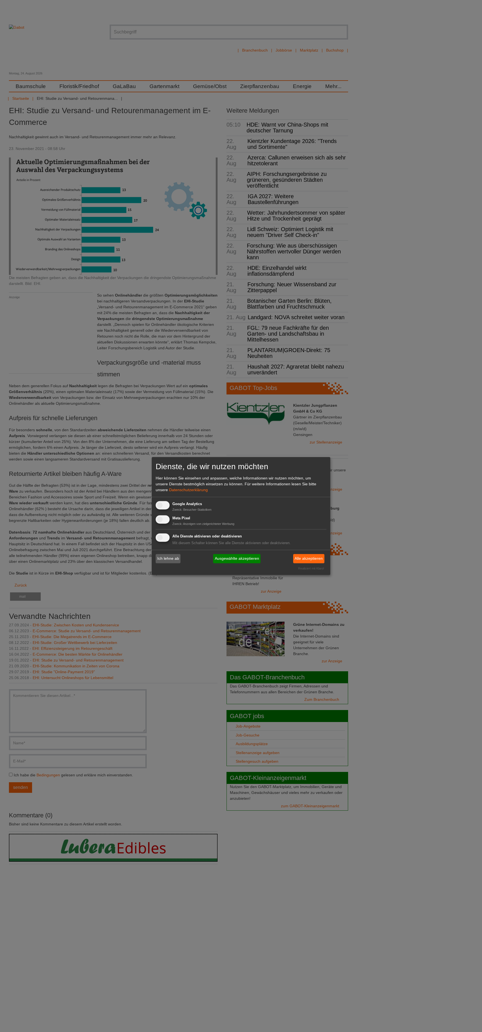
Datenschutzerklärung (188, 490)
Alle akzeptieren (309, 558)
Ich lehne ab (168, 558)
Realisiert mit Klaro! (311, 568)
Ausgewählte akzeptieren (237, 558)
